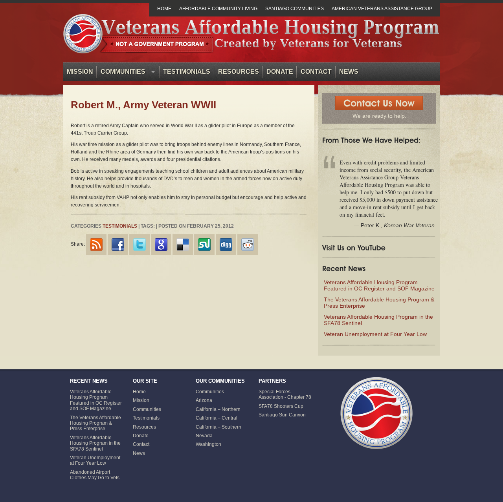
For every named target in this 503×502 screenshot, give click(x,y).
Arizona (204, 400)
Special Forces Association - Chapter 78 (285, 394)
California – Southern (218, 427)
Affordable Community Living (218, 8)
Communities (121, 73)
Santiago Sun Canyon (282, 415)
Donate (279, 71)
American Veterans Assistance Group (382, 8)
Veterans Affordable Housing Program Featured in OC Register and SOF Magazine (379, 285)
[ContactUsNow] (379, 103)
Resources (238, 71)
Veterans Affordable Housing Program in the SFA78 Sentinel (95, 443)
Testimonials (186, 71)
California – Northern (218, 409)
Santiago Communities (294, 8)
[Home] (376, 413)
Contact (316, 71)
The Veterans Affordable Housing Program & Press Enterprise (95, 423)
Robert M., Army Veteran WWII (143, 105)
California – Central (216, 418)
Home (164, 8)
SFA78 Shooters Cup (281, 406)
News (348, 71)
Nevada (204, 435)
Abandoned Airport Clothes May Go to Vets (94, 474)
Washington (208, 444)
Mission (80, 71)
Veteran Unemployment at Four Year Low (375, 334)
